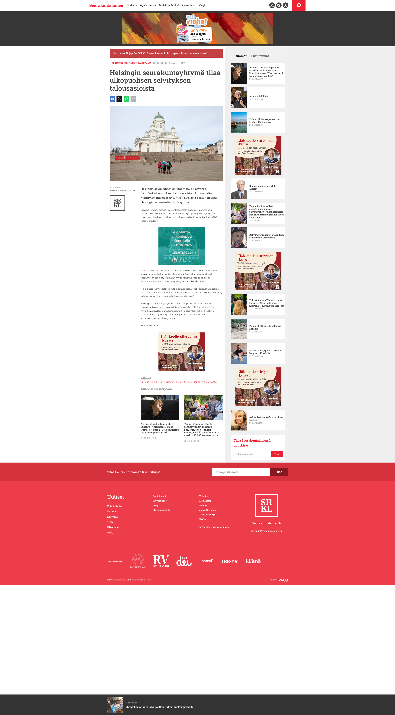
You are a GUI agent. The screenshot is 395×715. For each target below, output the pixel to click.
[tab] (240, 56)
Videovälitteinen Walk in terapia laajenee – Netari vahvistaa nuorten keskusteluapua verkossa (266, 303)
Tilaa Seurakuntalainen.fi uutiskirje (252, 442)
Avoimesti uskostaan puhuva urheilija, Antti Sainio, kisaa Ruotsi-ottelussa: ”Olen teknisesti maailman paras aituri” (160, 428)
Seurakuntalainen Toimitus (122, 190)
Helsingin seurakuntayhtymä (130, 62)
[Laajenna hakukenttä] (299, 5)
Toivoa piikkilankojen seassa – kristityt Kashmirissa (265, 120)
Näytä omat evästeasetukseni (214, 526)
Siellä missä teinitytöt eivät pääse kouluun (266, 418)
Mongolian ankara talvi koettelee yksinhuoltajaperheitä (159, 707)
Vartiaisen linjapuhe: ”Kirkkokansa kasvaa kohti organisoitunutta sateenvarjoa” (160, 53)
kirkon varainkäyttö (205, 382)
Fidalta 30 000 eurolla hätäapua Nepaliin (265, 327)
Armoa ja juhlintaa (258, 96)
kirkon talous (183, 382)
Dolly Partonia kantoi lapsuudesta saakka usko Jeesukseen (266, 236)
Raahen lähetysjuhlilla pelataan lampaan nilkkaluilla (265, 352)
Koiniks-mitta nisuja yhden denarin (263, 187)
